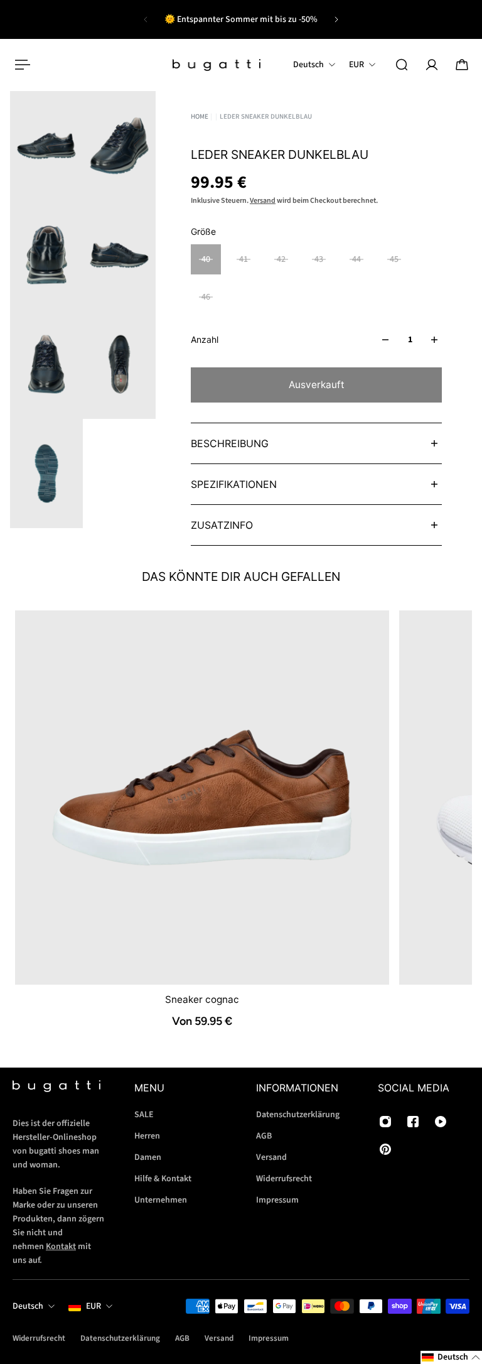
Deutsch (28, 1306)
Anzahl (204, 339)
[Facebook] (413, 1121)
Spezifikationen (234, 484)
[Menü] (20, 64)
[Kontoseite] (432, 64)
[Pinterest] (385, 1149)
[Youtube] (440, 1121)
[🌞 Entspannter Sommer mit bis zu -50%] (241, 19)
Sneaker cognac (202, 999)
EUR (93, 1306)
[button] (451, 1357)
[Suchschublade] (402, 64)
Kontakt (61, 1246)
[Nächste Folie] (336, 19)
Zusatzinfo (222, 525)
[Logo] (216, 65)
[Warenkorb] (462, 64)
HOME (199, 116)
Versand (263, 200)
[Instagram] (385, 1121)
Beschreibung (230, 443)
